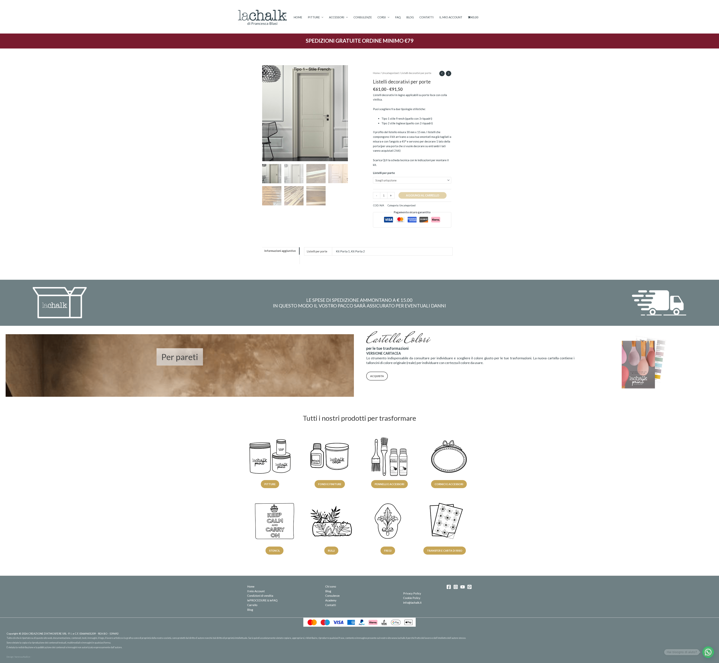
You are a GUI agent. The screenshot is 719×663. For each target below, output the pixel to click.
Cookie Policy (411, 598)
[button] (708, 652)
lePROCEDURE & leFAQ (262, 600)
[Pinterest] (469, 587)
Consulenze (363, 17)
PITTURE (314, 17)
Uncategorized (390, 73)
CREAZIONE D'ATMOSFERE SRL (47, 633)
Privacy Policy (412, 593)
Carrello (252, 605)
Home (298, 17)
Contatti (426, 17)
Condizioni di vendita (260, 595)
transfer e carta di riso (444, 550)
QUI (385, 160)
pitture (270, 484)
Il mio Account (256, 591)
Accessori (336, 17)
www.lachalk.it (399, 638)
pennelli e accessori (389, 484)
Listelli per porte (384, 173)
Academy (330, 600)
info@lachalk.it (412, 602)
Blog (410, 17)
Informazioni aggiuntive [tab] (280, 250)
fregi (388, 550)
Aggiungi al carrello (422, 195)
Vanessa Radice (22, 657)
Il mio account (450, 17)
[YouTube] (462, 587)
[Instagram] (455, 587)
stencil (274, 550)
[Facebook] (448, 587)
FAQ (398, 17)
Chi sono (330, 586)
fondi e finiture (329, 484)
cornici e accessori (449, 484)
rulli (331, 550)
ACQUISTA (377, 376)
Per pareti (179, 357)
